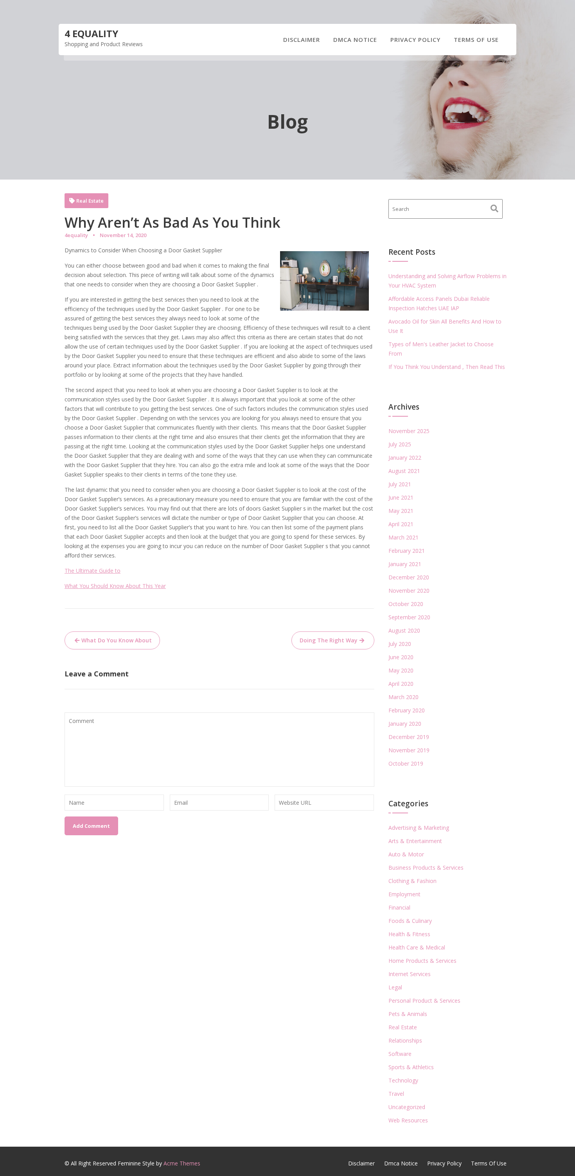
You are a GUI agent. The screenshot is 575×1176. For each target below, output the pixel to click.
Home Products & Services (422, 960)
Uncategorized (406, 1107)
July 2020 (399, 643)
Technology (403, 1080)
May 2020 (400, 670)
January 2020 (404, 723)
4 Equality (91, 33)
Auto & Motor (406, 854)
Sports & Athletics (411, 1067)
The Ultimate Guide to (92, 570)
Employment (404, 894)
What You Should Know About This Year (115, 586)
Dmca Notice (355, 39)
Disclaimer (301, 39)
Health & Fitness (409, 934)
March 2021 (403, 537)
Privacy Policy (415, 39)
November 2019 (408, 750)
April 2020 (400, 683)
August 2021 (404, 471)
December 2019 (408, 737)
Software (399, 1053)
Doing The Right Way (329, 640)
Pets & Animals (407, 1014)
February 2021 (406, 550)
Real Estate (90, 200)
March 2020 (403, 697)
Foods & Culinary (410, 920)
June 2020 (400, 657)
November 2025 (408, 431)
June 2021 (400, 497)
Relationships (405, 1040)
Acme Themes (182, 1163)
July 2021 (399, 484)
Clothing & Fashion (412, 881)
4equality (76, 235)
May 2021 (400, 510)
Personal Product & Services (424, 1000)
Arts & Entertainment (415, 841)
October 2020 (405, 604)
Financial (399, 907)
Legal (395, 987)
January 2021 (404, 564)
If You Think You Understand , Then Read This (446, 366)
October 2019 (405, 763)
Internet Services (409, 974)
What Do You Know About (116, 640)
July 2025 (399, 444)
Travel (396, 1093)
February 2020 (406, 710)
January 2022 (404, 457)
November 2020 (408, 590)
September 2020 (409, 617)
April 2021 (400, 524)
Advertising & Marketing (418, 827)
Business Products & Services (426, 867)
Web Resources (408, 1120)
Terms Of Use (476, 39)
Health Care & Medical (416, 947)
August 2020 (404, 630)
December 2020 (408, 577)
